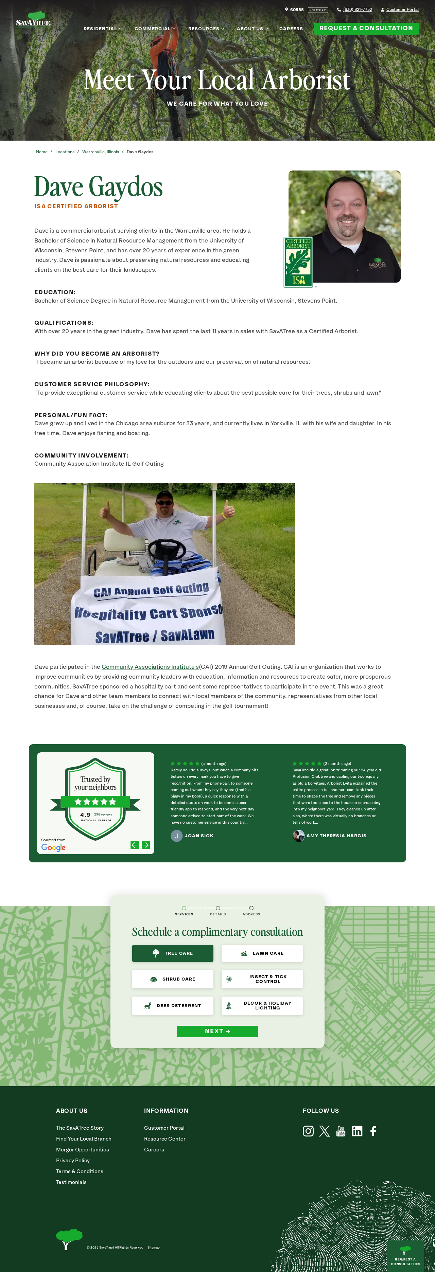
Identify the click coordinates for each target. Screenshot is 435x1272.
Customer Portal (402, 9)
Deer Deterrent (179, 1005)
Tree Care (179, 953)
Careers (291, 28)
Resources (204, 28)
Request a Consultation (366, 28)
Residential (101, 28)
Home (42, 152)
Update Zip (318, 10)
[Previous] (134, 845)
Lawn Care (268, 953)
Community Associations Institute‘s (150, 667)
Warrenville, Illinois (100, 152)
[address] (251, 908)
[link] (324, 1131)
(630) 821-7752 (357, 9)
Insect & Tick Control (268, 979)
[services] (184, 908)
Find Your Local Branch (83, 1139)
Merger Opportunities (82, 1149)
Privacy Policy (73, 1160)
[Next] (146, 845)
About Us (250, 28)
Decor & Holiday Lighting (268, 1005)
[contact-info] (218, 908)
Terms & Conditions (79, 1171)
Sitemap (153, 1247)
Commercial (153, 28)
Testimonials (71, 1182)
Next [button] (214, 1031)
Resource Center (165, 1139)
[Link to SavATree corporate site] (34, 20)
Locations (64, 152)
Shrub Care (179, 979)
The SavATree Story (80, 1128)
